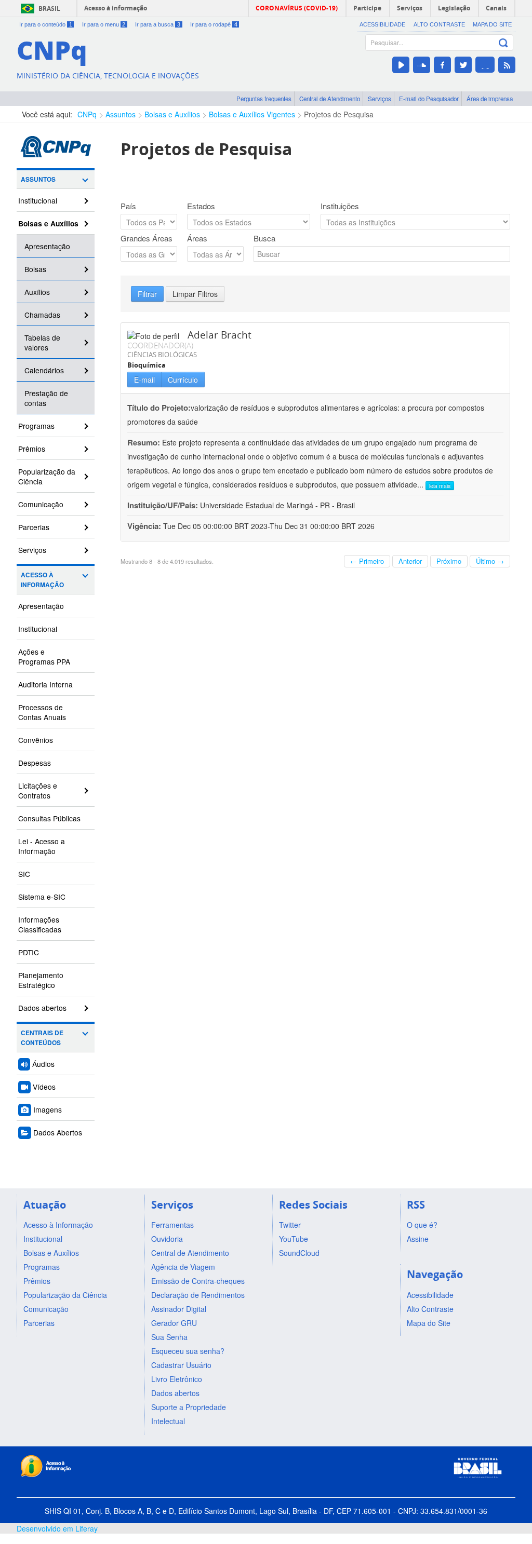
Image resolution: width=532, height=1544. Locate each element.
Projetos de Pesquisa (339, 114)
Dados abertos (42, 1008)
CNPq (87, 114)
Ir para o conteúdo (45, 24)
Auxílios (37, 292)
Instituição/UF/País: (163, 505)
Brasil (49, 8)
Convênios (35, 740)
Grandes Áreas (146, 238)
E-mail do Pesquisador (429, 98)
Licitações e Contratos (37, 790)
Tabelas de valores (42, 342)
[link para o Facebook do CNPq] (442, 65)
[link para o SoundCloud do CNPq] (421, 65)
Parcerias (33, 527)
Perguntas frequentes (263, 98)
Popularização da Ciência (46, 476)
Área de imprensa (490, 98)
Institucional (37, 200)
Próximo (448, 561)
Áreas (197, 238)
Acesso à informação (115, 8)
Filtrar (147, 294)
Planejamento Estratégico (40, 980)
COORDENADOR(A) (160, 345)
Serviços (379, 98)
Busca (264, 238)
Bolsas (35, 269)
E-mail (144, 379)
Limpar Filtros (195, 294)
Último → (490, 561)
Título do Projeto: (159, 407)
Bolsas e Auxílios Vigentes (252, 114)
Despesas (34, 762)
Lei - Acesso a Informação (41, 846)
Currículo (183, 379)
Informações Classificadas (39, 924)
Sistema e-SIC (41, 896)
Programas (36, 426)
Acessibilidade (382, 24)
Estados (201, 206)
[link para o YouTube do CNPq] (400, 65)
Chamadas (42, 314)
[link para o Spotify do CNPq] (485, 65)
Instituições (340, 206)
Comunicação (40, 504)
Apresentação (47, 246)
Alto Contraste (439, 24)
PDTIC (28, 952)
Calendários (44, 370)
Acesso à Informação (42, 580)
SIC (24, 874)
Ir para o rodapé (213, 24)
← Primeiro (367, 561)
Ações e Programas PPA (44, 656)
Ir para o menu (104, 24)
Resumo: (143, 442)
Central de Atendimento (329, 98)
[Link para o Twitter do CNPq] (463, 65)
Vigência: (145, 526)
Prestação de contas (46, 398)
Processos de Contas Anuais (42, 712)
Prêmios (31, 448)
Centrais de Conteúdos (42, 1037)
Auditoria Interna (45, 684)
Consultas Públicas (49, 818)
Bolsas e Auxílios (172, 114)
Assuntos (120, 114)
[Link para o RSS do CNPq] (506, 65)
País (128, 206)
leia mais (439, 486)
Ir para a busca (157, 24)
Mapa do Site (492, 24)
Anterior (410, 561)
